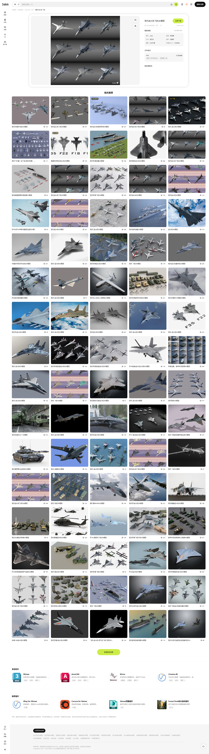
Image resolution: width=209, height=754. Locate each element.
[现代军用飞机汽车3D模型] (147, 521)
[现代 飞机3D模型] (147, 247)
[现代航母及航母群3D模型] (147, 624)
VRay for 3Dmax (30, 701)
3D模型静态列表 (85, 738)
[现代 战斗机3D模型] (187, 110)
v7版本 (129, 680)
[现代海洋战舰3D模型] (147, 213)
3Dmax (26, 674)
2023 (31, 680)
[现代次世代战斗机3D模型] (147, 590)
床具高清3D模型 (106, 735)
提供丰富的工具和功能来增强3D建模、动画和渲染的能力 (133, 704)
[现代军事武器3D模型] (108, 145)
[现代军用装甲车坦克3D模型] (147, 282)
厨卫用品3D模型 (49, 735)
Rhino (122, 674)
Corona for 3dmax (79, 701)
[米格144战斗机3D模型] (30, 624)
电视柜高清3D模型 (141, 735)
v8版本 (123, 680)
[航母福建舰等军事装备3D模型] (30, 179)
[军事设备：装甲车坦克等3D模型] (187, 350)
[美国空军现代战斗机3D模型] (69, 145)
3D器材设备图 (176, 735)
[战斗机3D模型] (187, 213)
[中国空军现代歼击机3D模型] (30, 247)
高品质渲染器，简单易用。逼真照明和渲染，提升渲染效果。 (85, 704)
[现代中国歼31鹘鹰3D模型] (187, 282)
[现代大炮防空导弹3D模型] (30, 521)
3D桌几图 (46, 738)
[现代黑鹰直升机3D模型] (69, 521)
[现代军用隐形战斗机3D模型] (187, 555)
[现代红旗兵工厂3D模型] (30, 418)
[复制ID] (157, 25)
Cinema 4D (173, 674)
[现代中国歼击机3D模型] (30, 110)
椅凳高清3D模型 (154, 735)
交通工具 (27, 9)
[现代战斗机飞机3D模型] (69, 110)
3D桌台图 (53, 738)
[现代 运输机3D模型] (69, 453)
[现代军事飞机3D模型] (108, 555)
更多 (36, 680)
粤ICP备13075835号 (73, 749)
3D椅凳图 (68, 738)
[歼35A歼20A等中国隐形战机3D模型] (30, 213)
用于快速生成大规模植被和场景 (179, 704)
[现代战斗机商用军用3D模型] (108, 110)
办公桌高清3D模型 (129, 735)
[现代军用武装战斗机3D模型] (69, 350)
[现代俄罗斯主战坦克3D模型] (30, 453)
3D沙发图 (75, 738)
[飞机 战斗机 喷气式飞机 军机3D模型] (108, 624)
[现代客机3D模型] (187, 384)
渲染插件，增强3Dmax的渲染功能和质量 (36, 704)
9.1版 (74, 707)
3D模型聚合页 (96, 738)
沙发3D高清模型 (165, 735)
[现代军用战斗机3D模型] (108, 247)
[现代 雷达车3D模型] (69, 555)
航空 (32, 9)
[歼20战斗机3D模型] (147, 555)
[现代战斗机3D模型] (147, 179)
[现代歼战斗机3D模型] (30, 316)
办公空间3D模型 (38, 735)
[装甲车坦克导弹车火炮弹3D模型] (187, 521)
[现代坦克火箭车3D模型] (69, 590)
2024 (25, 680)
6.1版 (25, 707)
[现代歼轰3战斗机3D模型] (69, 624)
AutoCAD (75, 674)
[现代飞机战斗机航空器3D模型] (187, 590)
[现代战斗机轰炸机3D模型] (187, 247)
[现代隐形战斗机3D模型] (147, 145)
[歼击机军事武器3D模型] (30, 282)
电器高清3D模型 (83, 735)
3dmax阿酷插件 (126, 701)
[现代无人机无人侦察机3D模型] (108, 282)
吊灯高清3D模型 (94, 735)
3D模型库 (20, 9)
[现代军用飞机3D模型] (108, 179)
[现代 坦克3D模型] (69, 487)
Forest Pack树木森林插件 (178, 701)
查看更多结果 (108, 652)
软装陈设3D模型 (60, 735)
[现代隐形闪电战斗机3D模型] (108, 384)
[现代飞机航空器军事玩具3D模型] (187, 418)
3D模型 (14, 9)
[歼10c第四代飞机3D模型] (108, 521)
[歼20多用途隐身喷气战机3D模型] (30, 555)
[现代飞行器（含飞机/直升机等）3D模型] (30, 145)
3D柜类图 (61, 738)
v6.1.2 (171, 707)
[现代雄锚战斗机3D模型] (187, 487)
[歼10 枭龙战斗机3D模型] (147, 418)
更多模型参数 (178, 30)
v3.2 (122, 707)
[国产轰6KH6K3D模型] (108, 487)
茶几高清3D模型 (117, 735)
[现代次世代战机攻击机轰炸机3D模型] (187, 624)
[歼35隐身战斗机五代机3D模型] (147, 350)
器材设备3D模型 (72, 735)
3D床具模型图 (37, 738)
